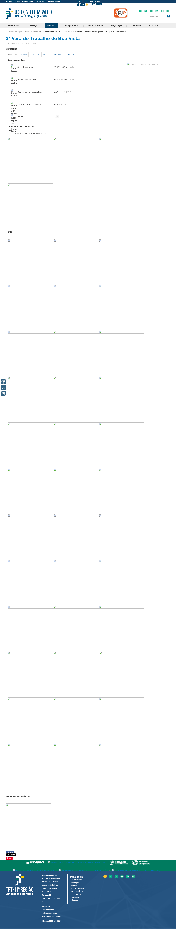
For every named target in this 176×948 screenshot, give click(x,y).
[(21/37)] (121, 537)
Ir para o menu (27, 1)
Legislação (117, 25)
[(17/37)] (76, 491)
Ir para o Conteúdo (13, 1)
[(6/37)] (121, 307)
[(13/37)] (30, 445)
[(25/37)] (30, 628)
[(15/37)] (121, 445)
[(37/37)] (121, 766)
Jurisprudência (71, 25)
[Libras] (3, 381)
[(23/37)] (76, 582)
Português (88, 1)
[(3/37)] (121, 262)
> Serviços (75, 883)
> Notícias (75, 886)
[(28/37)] (30, 674)
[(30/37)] (76, 674)
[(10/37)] (30, 399)
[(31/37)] (122, 674)
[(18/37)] (121, 491)
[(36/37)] (76, 766)
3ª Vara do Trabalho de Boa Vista (43, 38)
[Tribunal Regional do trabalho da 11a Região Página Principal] (33, 13)
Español (96, 1)
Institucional (14, 25)
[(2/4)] (76, 160)
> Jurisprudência (77, 888)
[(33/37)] (76, 720)
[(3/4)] (121, 160)
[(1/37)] (30, 262)
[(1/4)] (30, 160)
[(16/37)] (30, 491)
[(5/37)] (76, 307)
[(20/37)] (76, 537)
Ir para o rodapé (54, 1)
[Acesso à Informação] (92, 4)
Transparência (95, 25)
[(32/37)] (30, 720)
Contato (153, 25)
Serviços (34, 25)
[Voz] (3, 387)
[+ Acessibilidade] (3, 393)
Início (25, 32)
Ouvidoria (136, 25)
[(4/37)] (30, 307)
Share (9, 852)
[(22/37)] (30, 582)
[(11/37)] (76, 399)
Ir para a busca (40, 1)
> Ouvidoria (75, 897)
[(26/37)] (76, 628)
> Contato (74, 900)
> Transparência (77, 891)
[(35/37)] (30, 766)
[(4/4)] (30, 206)
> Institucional (76, 880)
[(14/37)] (76, 445)
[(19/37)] (30, 537)
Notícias (51, 25)
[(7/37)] (30, 353)
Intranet (99, 4)
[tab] (12, 54)
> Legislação (76, 894)
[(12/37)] (121, 399)
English (79, 1)
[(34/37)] (121, 720)
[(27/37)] (121, 628)
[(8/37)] (76, 353)
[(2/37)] (76, 262)
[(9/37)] (121, 353)
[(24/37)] (121, 582)
